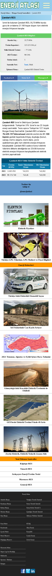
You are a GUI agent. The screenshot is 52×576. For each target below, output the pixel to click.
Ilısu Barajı (4, 516)
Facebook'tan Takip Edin (23, 571)
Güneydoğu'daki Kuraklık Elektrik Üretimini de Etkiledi (26, 389)
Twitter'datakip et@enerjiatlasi (26, 188)
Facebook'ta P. (9, 78)
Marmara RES (26, 479)
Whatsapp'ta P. (43, 78)
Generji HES (26, 485)
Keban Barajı (5, 508)
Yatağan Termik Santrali (34, 500)
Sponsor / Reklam (6, 559)
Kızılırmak (4, 527)
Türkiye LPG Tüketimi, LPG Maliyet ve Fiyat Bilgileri (26, 260)
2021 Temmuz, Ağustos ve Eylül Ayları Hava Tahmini (26, 357)
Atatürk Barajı (5, 500)
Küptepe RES (26, 464)
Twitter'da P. (26, 78)
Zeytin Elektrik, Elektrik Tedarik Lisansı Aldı (26, 454)
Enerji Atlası (26, 494)
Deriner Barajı (5, 512)
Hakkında (4, 555)
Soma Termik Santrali (33, 504)
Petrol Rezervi (5, 536)
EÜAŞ (28, 523)
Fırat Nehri (4, 523)
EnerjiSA (29, 532)
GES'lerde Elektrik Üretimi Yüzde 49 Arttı (26, 422)
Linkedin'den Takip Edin (33, 571)
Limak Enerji (30, 536)
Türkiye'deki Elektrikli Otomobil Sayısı (26, 296)
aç (46, 5)
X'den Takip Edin (28, 571)
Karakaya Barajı (6, 504)
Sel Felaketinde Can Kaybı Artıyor (26, 328)
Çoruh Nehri (5, 532)
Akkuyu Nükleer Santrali (34, 516)
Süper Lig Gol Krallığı (8, 551)
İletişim (3, 564)
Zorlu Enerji (30, 540)
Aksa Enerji (30, 527)
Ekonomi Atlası (5, 547)
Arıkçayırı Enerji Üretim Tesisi (26, 474)
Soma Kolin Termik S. (33, 508)
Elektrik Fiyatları (26, 228)
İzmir (26, 65)
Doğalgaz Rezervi (6, 540)
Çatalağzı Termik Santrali (34, 512)
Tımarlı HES (26, 469)
